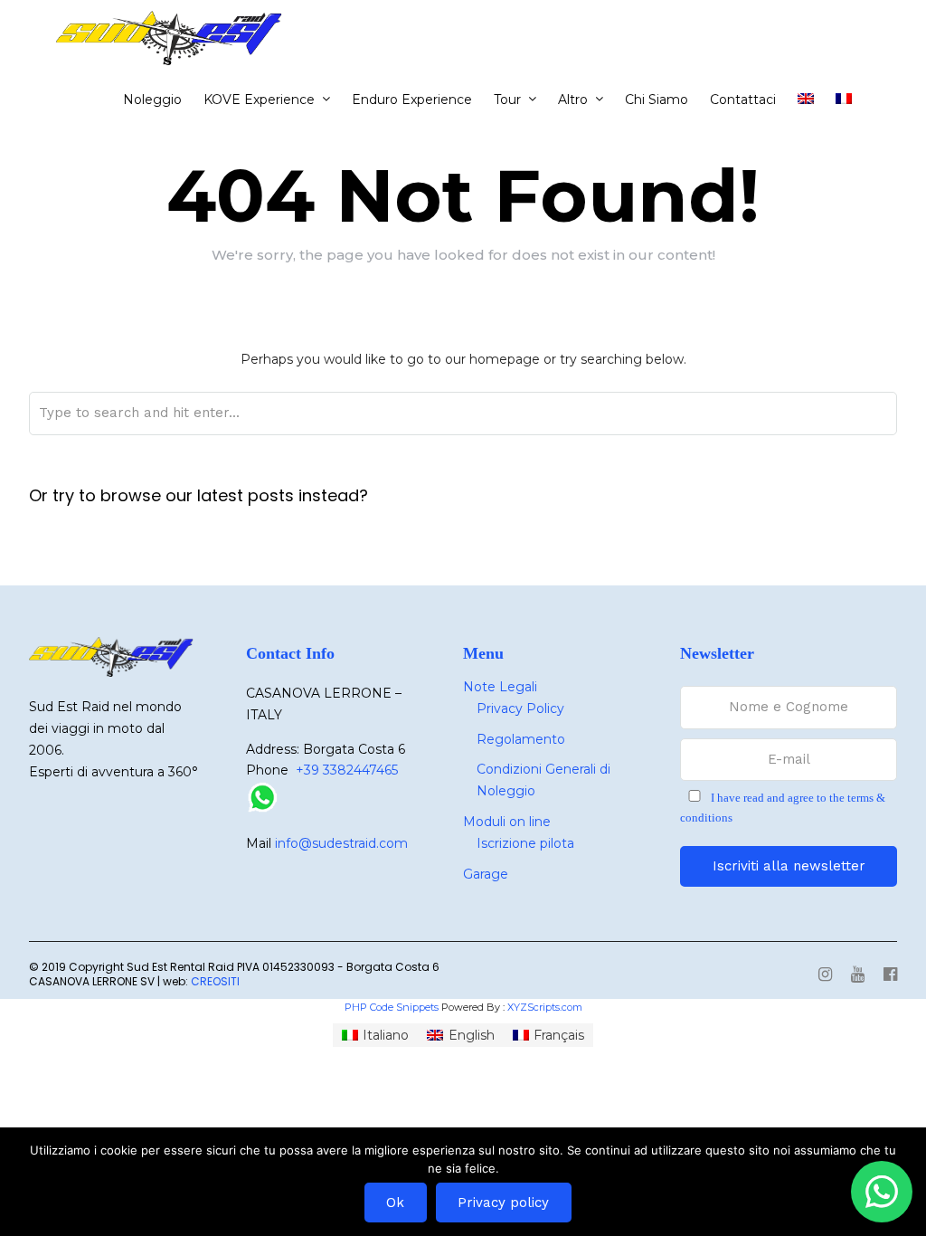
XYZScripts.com (544, 1007)
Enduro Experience (412, 99)
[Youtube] (858, 975)
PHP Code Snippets (392, 1007)
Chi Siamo (656, 99)
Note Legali (500, 687)
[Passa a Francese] (850, 100)
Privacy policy (503, 1202)
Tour (507, 99)
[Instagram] (825, 975)
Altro (573, 99)
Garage (485, 874)
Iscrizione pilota (525, 843)
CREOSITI (215, 981)
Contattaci (743, 99)
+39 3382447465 (347, 770)
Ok (395, 1202)
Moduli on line (507, 821)
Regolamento (521, 739)
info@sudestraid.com (341, 843)
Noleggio (152, 99)
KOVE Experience (259, 99)
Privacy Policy (520, 708)
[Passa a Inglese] (812, 100)
